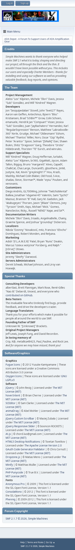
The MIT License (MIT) (26, 422)
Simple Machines (38, 518)
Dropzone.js (13, 457)
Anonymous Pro (15, 484)
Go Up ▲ (50, 542)
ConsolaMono (14, 491)
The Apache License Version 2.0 (43, 445)
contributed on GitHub (19, 295)
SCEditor (11, 403)
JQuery (10, 387)
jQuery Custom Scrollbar (20, 418)
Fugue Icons (13, 364)
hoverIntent (13, 395)
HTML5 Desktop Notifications (23, 441)
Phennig (10, 499)
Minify (9, 464)
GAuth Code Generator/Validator (25, 449)
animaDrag (12, 411)
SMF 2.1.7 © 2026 (16, 518)
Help (22, 542)
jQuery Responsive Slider (20, 426)
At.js (8, 434)
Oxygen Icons (14, 376)
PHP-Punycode (14, 472)
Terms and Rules (35, 542)
